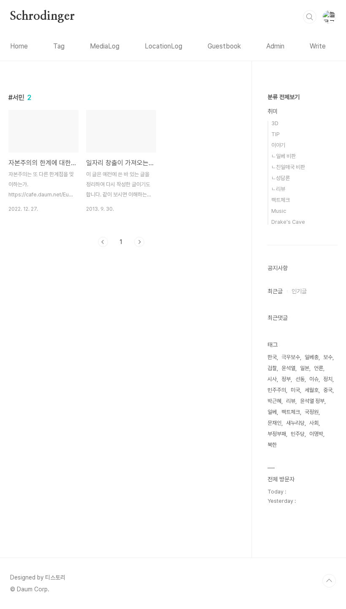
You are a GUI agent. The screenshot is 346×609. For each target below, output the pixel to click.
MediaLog (104, 46)
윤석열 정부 (312, 401)
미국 (295, 390)
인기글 (299, 291)
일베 (272, 412)
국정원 (312, 412)
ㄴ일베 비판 (283, 156)
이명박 (316, 434)
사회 (314, 423)
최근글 (275, 291)
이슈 (314, 379)
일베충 (312, 357)
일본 (304, 368)
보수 (327, 357)
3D (274, 123)
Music (278, 211)
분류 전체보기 (284, 97)
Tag (59, 46)
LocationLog (163, 46)
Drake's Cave (288, 222)
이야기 (278, 145)
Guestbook (224, 46)
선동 (300, 379)
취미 (273, 111)
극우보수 (290, 357)
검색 (309, 17)
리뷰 (290, 401)
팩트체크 (280, 200)
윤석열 (288, 368)
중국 (327, 390)
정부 (286, 379)
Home (19, 46)
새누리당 (295, 423)
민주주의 (277, 390)
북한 (272, 445)
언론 (318, 368)
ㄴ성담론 (280, 178)
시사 (272, 379)
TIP (275, 134)
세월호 (312, 390)
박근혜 (274, 401)
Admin (275, 46)
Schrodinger (42, 16)
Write (318, 46)
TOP (329, 581)
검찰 (272, 368)
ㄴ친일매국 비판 (288, 167)
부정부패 (277, 434)
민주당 (298, 434)
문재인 (274, 423)
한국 (272, 357)
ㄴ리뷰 (278, 189)
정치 (327, 379)
